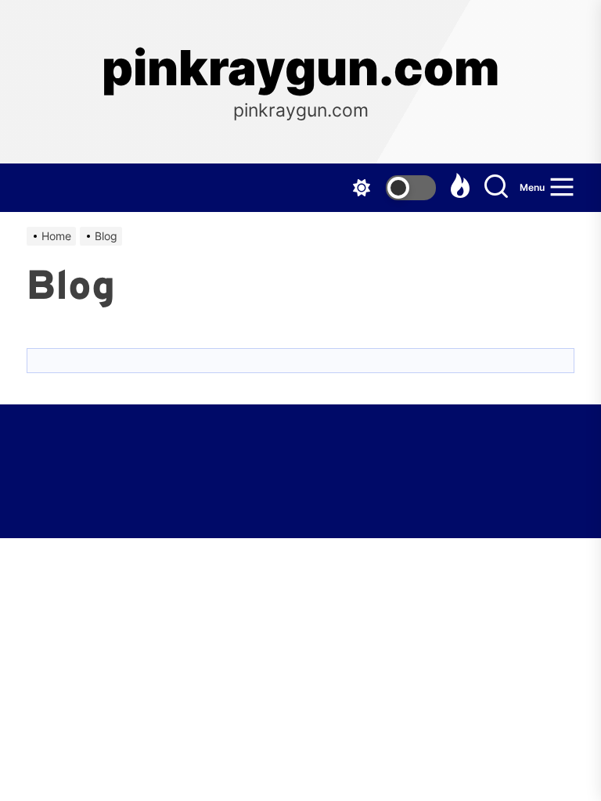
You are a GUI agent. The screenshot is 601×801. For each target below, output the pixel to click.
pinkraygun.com (300, 68)
